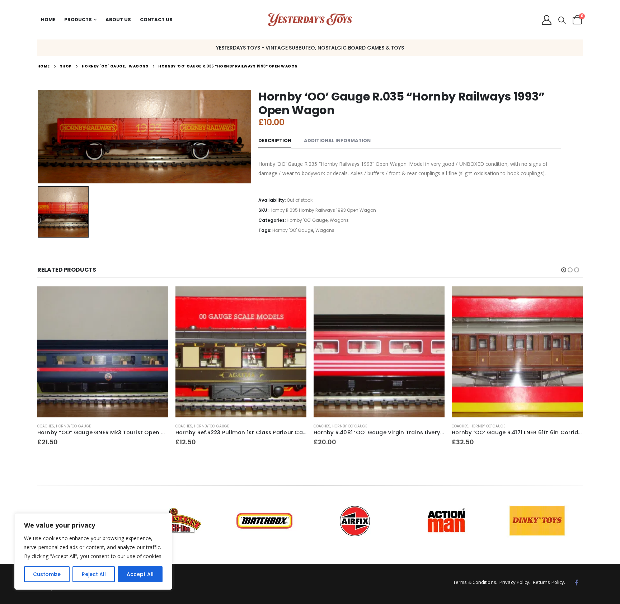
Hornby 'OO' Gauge (307, 220)
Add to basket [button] (156, 298)
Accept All (140, 574)
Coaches (45, 426)
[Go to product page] (102, 351)
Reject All (94, 574)
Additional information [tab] (337, 140)
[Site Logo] (310, 20)
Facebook (576, 582)
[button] (562, 20)
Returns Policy (548, 582)
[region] (93, 551)
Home (48, 19)
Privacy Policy (514, 582)
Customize (47, 574)
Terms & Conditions (474, 582)
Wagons (339, 220)
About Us (118, 19)
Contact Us (156, 19)
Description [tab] (274, 140)
